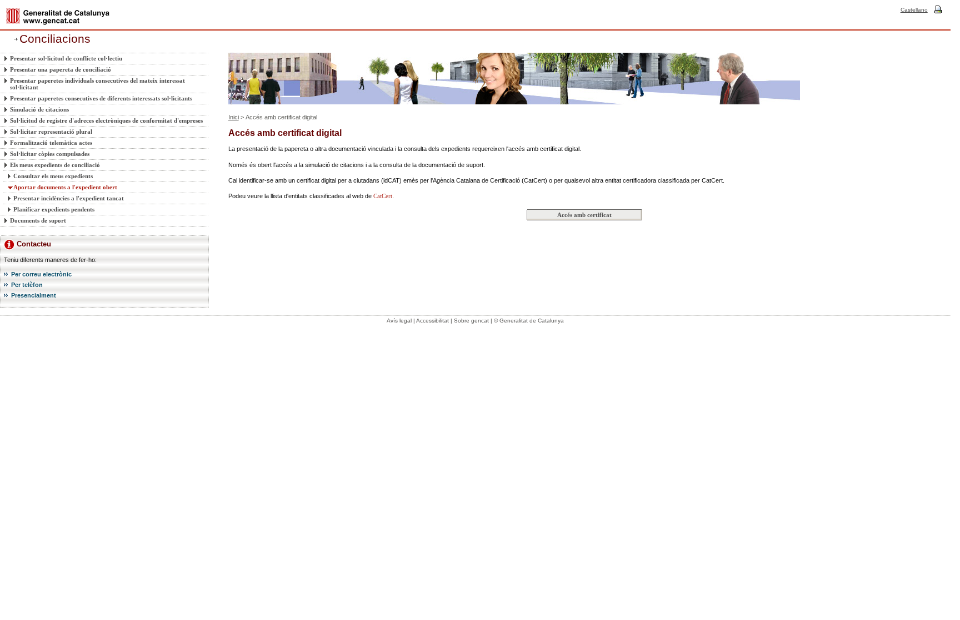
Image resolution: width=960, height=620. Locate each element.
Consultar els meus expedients (53, 176)
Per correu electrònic (41, 274)
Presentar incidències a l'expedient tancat (68, 198)
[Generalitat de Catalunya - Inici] (57, 16)
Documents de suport (38, 220)
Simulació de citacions (39, 109)
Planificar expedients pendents (53, 209)
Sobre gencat (471, 320)
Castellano (914, 10)
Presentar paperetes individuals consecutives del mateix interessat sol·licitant (97, 83)
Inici (233, 117)
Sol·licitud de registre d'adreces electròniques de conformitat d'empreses (106, 120)
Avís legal (399, 320)
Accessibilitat (432, 320)
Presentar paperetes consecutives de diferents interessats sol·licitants (101, 98)
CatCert (382, 196)
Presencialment (33, 295)
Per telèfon (27, 284)
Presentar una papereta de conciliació (60, 69)
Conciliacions (55, 39)
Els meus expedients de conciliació (55, 165)
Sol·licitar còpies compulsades (49, 153)
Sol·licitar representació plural (51, 131)
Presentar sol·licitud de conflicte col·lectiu (66, 58)
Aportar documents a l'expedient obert (65, 187)
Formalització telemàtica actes (51, 142)
